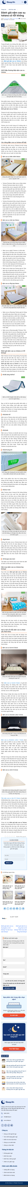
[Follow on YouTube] (11, 1125)
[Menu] (25, 2)
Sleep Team (15, 18)
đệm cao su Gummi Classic (12, 683)
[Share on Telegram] (23, 908)
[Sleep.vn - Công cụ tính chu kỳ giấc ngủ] (8, 2)
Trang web (6, 973)
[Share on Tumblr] (20, 908)
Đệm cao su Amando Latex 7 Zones (12, 740)
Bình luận (5, 947)
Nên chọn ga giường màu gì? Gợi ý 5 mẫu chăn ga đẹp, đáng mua (16, 1071)
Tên (4, 960)
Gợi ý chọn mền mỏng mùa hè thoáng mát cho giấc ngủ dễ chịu (15, 1088)
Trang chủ (3, 9)
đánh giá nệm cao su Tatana (12, 61)
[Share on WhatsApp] (5, 908)
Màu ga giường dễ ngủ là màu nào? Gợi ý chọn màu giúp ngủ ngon (16, 1066)
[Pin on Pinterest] (14, 908)
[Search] (22, 2)
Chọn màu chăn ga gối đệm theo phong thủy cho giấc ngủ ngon (15, 1060)
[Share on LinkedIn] (17, 908)
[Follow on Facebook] (2, 1125)
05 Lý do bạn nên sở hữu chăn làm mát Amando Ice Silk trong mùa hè (16, 1082)
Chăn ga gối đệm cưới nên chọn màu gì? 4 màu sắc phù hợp (15, 1077)
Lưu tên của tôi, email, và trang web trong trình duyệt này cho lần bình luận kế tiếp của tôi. (14, 983)
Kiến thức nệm (12, 9)
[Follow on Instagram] (5, 1125)
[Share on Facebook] (8, 908)
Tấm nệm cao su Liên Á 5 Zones (10, 798)
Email (5, 967)
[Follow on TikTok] (8, 1125)
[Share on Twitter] (11, 908)
